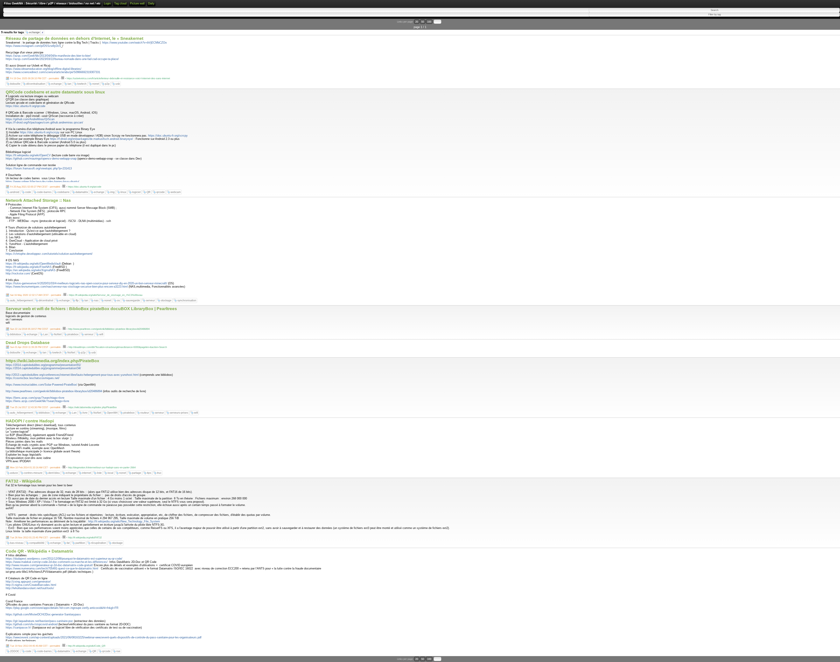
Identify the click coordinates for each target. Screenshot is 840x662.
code (28, 192)
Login (107, 3)
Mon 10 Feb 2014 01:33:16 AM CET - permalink (35, 467)
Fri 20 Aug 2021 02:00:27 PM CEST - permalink (35, 186)
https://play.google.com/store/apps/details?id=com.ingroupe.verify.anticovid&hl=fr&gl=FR (62, 607)
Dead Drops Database (28, 342)
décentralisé (46, 300)
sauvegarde (133, 300)
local (110, 472)
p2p (107, 83)
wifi (101, 334)
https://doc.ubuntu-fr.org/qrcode (25, 106)
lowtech (81, 83)
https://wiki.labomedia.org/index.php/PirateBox (52, 360)
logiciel (136, 192)
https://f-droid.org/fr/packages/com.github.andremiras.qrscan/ (44, 122)
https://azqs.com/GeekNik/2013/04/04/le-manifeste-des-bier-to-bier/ (48, 55)
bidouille (15, 83)
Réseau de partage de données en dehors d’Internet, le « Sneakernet (74, 38)
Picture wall (137, 3)
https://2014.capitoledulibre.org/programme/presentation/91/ (43, 365)
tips (149, 472)
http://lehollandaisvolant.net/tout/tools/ (30, 588)
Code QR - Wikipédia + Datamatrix (39, 551)
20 (416, 21)
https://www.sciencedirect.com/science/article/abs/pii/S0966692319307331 (53, 72)
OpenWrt (112, 412)
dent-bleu (54, 472)
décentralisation (35, 83)
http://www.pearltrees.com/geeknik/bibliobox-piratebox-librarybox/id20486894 (54, 391)
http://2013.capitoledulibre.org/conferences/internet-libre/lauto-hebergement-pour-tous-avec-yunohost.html (72, 374)
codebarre (63, 192)
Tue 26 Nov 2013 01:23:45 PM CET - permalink (35, 537)
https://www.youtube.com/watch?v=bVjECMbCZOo (134, 42)
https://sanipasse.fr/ (18, 627)
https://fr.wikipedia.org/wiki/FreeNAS (29, 267)
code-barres (44, 192)
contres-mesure (33, 472)
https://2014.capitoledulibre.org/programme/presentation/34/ (43, 368)
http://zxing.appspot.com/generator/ (28, 581)
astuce (14, 472)
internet (86, 472)
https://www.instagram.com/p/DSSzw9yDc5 (33, 45)
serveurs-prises (179, 412)
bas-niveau (16, 542)
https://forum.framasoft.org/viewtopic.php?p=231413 (39, 168)
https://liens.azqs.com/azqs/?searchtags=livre (35, 397)
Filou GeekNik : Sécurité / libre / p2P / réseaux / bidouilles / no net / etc (52, 3)
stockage (166, 300)
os (118, 300)
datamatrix (81, 192)
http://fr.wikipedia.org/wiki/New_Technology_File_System (124, 521)
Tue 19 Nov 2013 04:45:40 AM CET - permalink (35, 645)
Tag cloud (120, 3)
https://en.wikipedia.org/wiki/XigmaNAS (31, 270)
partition (80, 542)
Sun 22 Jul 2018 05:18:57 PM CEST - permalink (35, 329)
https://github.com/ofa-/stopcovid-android (32, 624)
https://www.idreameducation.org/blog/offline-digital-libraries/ (43, 68)
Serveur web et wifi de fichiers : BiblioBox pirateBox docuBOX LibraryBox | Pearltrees (91, 308)
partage (136, 472)
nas (96, 300)
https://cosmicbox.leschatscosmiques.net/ (33, 378)
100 (429, 21)
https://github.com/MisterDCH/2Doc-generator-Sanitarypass (43, 614)
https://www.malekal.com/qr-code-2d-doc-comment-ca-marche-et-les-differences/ (57, 562)
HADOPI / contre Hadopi (30, 421)
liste (99, 472)
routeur (144, 412)
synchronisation (186, 300)
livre (85, 412)
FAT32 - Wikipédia (24, 481)
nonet (95, 83)
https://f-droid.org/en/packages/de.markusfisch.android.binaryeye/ (91, 138)
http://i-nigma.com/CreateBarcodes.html (31, 584)
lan (69, 83)
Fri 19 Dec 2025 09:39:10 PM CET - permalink (34, 78)
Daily (151, 3)
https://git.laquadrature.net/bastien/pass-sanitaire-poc (39, 621)
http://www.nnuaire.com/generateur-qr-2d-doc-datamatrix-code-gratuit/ (49, 565)
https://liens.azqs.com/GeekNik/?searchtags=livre (37, 401)
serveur (150, 300)
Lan (45, 334)
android (14, 192)
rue (118, 651)
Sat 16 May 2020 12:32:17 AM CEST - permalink (35, 295)
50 (422, 21)
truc (159, 472)
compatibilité (36, 542)
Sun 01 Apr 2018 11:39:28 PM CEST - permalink (35, 347)
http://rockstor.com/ (18, 273)
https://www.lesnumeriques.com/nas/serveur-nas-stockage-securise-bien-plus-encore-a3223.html (67, 286)
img (112, 192)
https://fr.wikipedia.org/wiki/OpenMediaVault (33, 263)
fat (68, 542)
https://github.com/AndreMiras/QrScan (30, 119)
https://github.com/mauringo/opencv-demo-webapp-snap (41, 158)
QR (148, 192)
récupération (98, 542)
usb (118, 83)
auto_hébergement (21, 300)
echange (36, 32)
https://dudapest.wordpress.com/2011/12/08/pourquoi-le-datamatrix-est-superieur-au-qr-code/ (64, 558)
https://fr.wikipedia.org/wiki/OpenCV (28, 155)
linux (123, 192)
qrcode (160, 192)
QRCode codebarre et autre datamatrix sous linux (55, 92)
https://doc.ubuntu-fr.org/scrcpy (40, 132)
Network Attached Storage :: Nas (38, 200)
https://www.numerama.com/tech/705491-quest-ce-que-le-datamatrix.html (52, 568)
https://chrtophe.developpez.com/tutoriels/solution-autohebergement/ (49, 253)
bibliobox (15, 334)
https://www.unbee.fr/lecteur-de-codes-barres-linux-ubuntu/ (42, 181)
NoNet (57, 334)
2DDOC (14, 651)
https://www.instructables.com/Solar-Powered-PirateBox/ (41, 384)
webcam (176, 192)
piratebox (73, 334)
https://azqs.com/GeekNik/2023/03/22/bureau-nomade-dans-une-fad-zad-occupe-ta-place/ (62, 59)
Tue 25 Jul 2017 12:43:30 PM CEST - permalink (35, 407)
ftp (77, 300)
